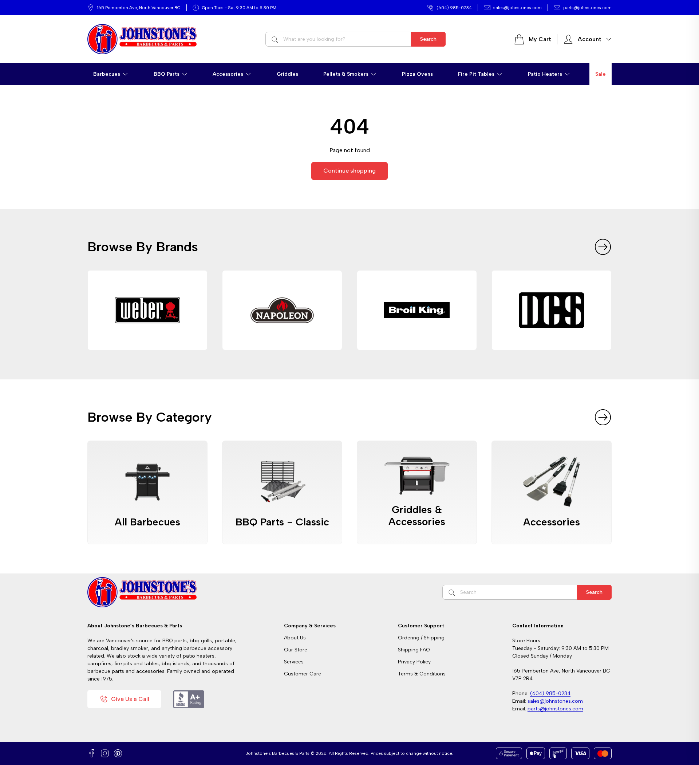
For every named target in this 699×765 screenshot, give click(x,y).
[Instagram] (104, 753)
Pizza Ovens (417, 74)
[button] (110, 74)
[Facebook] (91, 753)
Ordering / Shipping (421, 638)
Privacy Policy (414, 662)
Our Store (295, 650)
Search (428, 39)
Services (294, 662)
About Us (295, 638)
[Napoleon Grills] (282, 310)
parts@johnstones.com (587, 7)
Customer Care (302, 674)
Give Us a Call (130, 698)
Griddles (287, 74)
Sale (600, 74)
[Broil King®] (417, 310)
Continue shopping (349, 170)
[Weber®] (147, 310)
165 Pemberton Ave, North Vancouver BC (139, 7)
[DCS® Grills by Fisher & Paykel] (551, 310)
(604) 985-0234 (454, 7)
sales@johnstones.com (517, 7)
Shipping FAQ (414, 650)
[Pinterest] (118, 753)
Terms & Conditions (422, 674)
